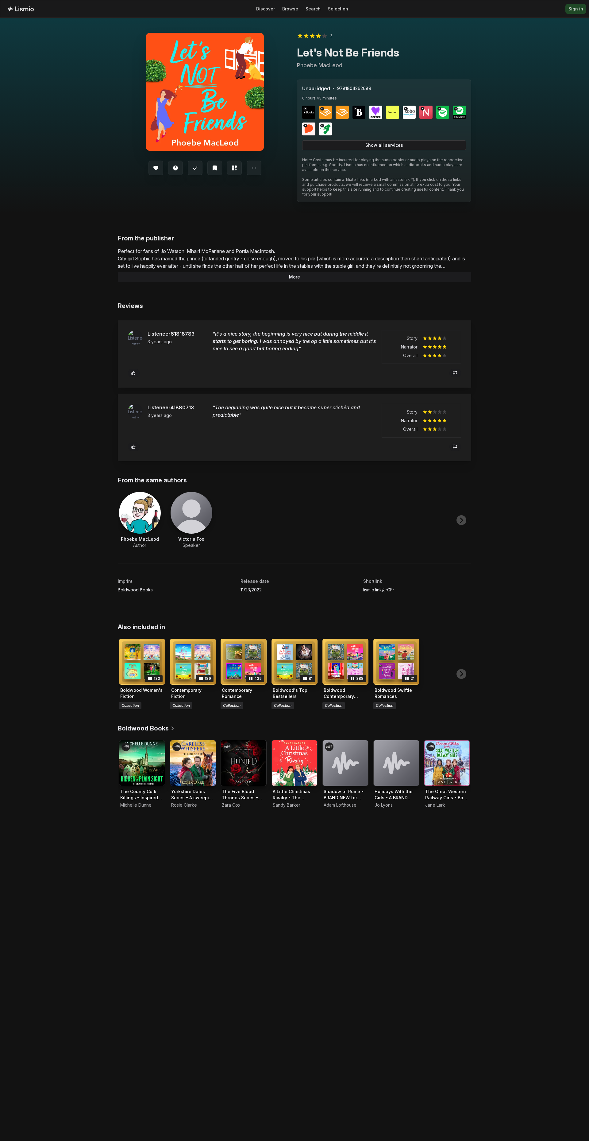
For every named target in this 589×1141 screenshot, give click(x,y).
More (294, 276)
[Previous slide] (128, 520)
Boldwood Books (135, 589)
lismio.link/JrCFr (378, 589)
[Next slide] (461, 520)
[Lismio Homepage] (21, 8)
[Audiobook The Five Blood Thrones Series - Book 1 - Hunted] (244, 763)
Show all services (384, 145)
